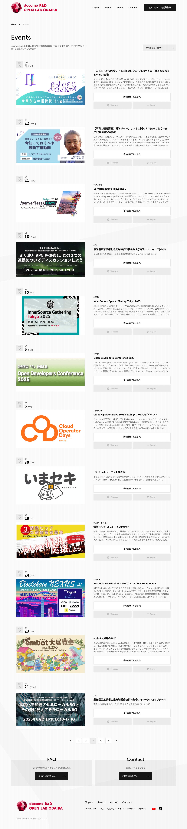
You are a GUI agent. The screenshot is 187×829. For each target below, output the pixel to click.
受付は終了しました (132, 97)
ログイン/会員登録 (162, 7)
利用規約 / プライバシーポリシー (121, 808)
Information (90, 808)
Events (108, 7)
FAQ (101, 808)
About (120, 7)
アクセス (142, 808)
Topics (95, 7)
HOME (13, 24)
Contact (133, 7)
